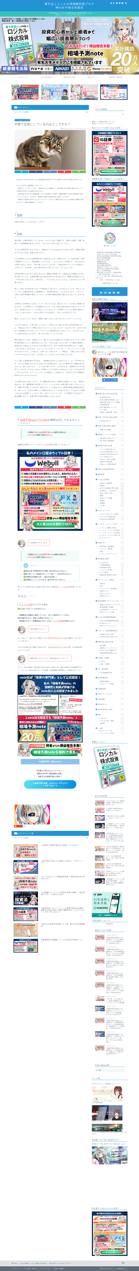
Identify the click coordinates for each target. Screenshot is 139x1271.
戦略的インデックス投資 (110, 434)
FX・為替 (111, 410)
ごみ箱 (110, 728)
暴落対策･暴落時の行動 (111, 575)
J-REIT (111, 661)
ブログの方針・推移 (111, 721)
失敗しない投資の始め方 (111, 464)
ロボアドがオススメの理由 (111, 514)
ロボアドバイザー (110, 510)
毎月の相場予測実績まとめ (111, 400)
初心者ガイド (110, 704)
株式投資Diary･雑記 (110, 709)
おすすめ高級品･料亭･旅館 (22, 120)
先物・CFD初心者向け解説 (110, 417)
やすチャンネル (97, 1121)
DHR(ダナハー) (111, 623)
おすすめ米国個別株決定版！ (111, 621)
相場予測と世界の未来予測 (110, 394)
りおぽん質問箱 (110, 479)
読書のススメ (111, 596)
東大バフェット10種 (111, 612)
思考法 (111, 485)
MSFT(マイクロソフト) (111, 625)
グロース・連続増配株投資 (110, 630)
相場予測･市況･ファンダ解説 (111, 402)
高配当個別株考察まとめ (111, 653)
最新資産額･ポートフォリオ (110, 601)
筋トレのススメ (111, 593)
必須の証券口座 (111, 397)
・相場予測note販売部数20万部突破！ (108, 252)
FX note (42, 419)
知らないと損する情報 (111, 459)
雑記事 (111, 723)
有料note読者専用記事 (110, 469)
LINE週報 (110, 699)
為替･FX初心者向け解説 (110, 426)
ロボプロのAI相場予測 (111, 516)
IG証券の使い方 (111, 421)
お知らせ (111, 718)
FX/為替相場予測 (111, 673)
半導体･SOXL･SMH (111, 634)
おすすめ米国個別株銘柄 (110, 617)
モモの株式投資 (97, 1102)
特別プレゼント (93, 77)
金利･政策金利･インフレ (111, 407)
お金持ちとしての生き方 (111, 490)
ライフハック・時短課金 (111, 588)
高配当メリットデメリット (111, 648)
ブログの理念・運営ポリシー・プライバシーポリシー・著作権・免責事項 (44, 1268)
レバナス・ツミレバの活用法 (111, 533)
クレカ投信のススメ (111, 457)
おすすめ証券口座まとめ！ (111, 452)
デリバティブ (111, 538)
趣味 (111, 495)
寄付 (111, 586)
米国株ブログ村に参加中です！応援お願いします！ (109, 1144)
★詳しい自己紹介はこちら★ (110, 280)
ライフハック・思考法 (110, 580)
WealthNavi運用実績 (111, 519)
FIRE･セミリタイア (110, 694)
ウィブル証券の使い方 (111, 449)
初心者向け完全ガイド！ (111, 438)
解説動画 (110, 474)
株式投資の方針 (111, 567)
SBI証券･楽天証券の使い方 (111, 454)
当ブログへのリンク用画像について (104, 1084)
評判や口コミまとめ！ (99, 342)
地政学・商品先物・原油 (111, 412)
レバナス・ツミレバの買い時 (111, 535)
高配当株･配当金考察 (110, 642)
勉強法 (111, 500)
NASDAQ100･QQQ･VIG (111, 637)
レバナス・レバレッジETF (110, 524)
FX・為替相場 (110, 669)
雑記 (110, 714)
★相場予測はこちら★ (109, 283)
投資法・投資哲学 (111, 483)
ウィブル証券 (45, 444)
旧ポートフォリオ (111, 730)
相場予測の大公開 (69, 77)
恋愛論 (111, 503)
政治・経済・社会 (111, 493)
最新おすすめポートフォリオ (111, 604)
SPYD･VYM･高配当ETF (111, 650)
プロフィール (23, 77)
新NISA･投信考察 (111, 462)
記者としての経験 (111, 498)
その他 (111, 505)
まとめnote (111, 562)
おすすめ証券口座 (46, 77)
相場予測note (28, 419)
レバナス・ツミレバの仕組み (111, 530)
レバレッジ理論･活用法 (111, 528)
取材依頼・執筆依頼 (115, 77)
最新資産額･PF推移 (111, 607)
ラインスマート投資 (111, 733)
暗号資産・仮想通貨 (111, 546)
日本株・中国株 (110, 658)
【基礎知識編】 (111, 565)
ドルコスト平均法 (111, 570)
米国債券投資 (111, 405)
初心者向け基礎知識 (111, 440)
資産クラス (110, 543)
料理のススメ (111, 591)
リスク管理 (111, 572)
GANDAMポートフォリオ (111, 609)
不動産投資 (110, 689)
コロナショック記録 (111, 684)
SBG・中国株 (111, 664)
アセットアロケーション (111, 554)
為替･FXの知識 (111, 429)
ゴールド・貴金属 (111, 549)
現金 (111, 551)
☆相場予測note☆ (98, 322)
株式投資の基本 (110, 559)
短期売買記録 (110, 678)
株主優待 (111, 645)
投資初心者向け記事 (110, 445)
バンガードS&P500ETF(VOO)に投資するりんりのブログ (109, 1133)
